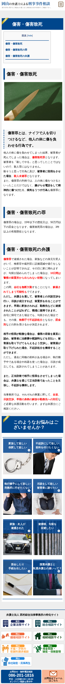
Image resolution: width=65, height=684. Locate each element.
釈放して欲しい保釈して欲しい (17, 445)
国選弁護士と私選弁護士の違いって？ (47, 566)
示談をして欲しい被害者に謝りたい (47, 485)
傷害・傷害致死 (13, 43)
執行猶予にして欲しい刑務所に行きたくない (18, 485)
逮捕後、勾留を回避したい (47, 526)
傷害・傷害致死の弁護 (17, 56)
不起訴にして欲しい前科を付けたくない (47, 445)
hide (30, 35)
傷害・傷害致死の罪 (16, 49)
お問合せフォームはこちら (53, 679)
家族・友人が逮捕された (17, 526)
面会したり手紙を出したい (17, 566)
